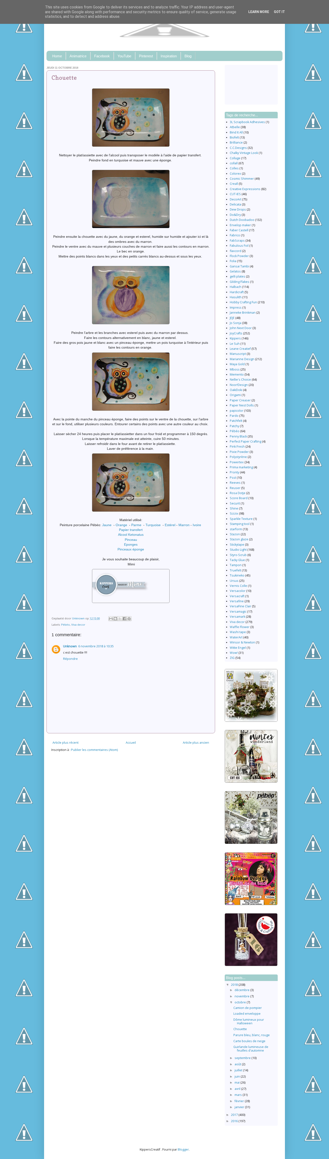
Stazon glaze (239, 539)
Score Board (239, 498)
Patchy (234, 426)
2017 (234, 1115)
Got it (279, 12)
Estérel (170, 525)
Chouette (240, 1029)
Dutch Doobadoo (242, 220)
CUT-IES (235, 194)
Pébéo (65, 624)
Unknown (70, 646)
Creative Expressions (245, 189)
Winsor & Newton (242, 642)
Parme (136, 525)
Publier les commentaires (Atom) (94, 750)
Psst (233, 478)
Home (57, 56)
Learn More (258, 12)
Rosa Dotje (237, 493)
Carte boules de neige (249, 1041)
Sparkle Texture (241, 519)
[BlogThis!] (115, 618)
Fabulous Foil (239, 246)
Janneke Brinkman (243, 313)
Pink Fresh (237, 446)
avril (238, 1089)
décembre (242, 990)
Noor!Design (239, 385)
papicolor (236, 411)
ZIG (232, 658)
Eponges (131, 544)
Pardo (234, 416)
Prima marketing (241, 467)
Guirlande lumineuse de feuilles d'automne (250, 1049)
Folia (233, 261)
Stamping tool (240, 524)
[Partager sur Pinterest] (129, 618)
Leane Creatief (240, 349)
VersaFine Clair (240, 606)
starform (236, 529)
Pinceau (131, 540)
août (238, 1064)
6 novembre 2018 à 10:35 (96, 646)
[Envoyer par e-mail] (110, 618)
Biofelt (234, 137)
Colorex (235, 174)
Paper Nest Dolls (242, 405)
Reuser (235, 488)
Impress (236, 307)
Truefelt (235, 570)
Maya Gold (237, 364)
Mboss (235, 369)
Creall (234, 184)
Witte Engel (238, 648)
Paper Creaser (240, 400)
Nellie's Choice (240, 380)
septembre (243, 1058)
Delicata (235, 204)
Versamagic (238, 611)
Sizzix (234, 513)
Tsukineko (237, 575)
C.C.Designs (238, 148)
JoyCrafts (236, 333)
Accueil (131, 743)
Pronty (234, 472)
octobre (241, 1002)
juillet (239, 1070)
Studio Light (238, 550)
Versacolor (237, 591)
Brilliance (236, 142)
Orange (121, 525)
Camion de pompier (247, 1008)
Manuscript (238, 354)
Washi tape (238, 632)
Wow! (234, 653)
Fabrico (235, 235)
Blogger (183, 1149)
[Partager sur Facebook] (124, 618)
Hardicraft (237, 292)
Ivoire (197, 525)
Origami (235, 395)
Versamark (237, 617)
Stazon (235, 534)
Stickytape (237, 545)
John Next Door (241, 328)
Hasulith (236, 297)
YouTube (124, 56)
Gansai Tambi (239, 266)
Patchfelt (236, 421)
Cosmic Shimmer (242, 179)
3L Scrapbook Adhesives (247, 122)
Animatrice (78, 56)
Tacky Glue (237, 560)
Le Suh (235, 344)
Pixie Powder (239, 452)
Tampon (236, 565)
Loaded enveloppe (247, 1014)
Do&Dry (235, 215)
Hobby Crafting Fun (243, 302)
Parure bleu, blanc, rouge (251, 1035)
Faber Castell (239, 230)
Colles (234, 168)
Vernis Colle (238, 586)
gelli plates (237, 276)
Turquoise (153, 525)
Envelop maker (240, 225)
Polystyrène (238, 457)
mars (239, 1095)
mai (237, 1082)
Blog (187, 56)
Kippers (235, 338)
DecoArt (235, 199)
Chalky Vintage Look (244, 153)
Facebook (102, 56)
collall (234, 163)
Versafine (237, 601)
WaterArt (236, 637)
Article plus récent (66, 743)
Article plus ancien (196, 743)
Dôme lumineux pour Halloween (248, 1021)
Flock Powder (239, 256)
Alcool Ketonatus (131, 534)
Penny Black (238, 436)
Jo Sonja (235, 323)
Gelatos (235, 271)
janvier (240, 1107)
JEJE (232, 318)
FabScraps (237, 240)
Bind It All (236, 132)
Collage (235, 158)
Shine (234, 508)
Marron (184, 525)
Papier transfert (131, 530)
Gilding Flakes (239, 282)
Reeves (235, 483)
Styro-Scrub (238, 555)
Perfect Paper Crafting (245, 441)
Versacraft (237, 596)
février (240, 1101)
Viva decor (78, 624)
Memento (237, 374)
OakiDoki (236, 390)
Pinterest (146, 56)
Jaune (107, 525)
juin (238, 1076)
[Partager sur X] (120, 618)
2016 (234, 1121)
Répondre (70, 659)
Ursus (234, 581)
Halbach (235, 287)
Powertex (237, 462)
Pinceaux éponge (131, 549)
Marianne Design (242, 359)
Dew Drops (238, 209)
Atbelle (235, 127)
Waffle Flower (240, 627)
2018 (234, 985)
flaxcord (235, 251)
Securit (235, 503)
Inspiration (169, 56)
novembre (242, 996)
